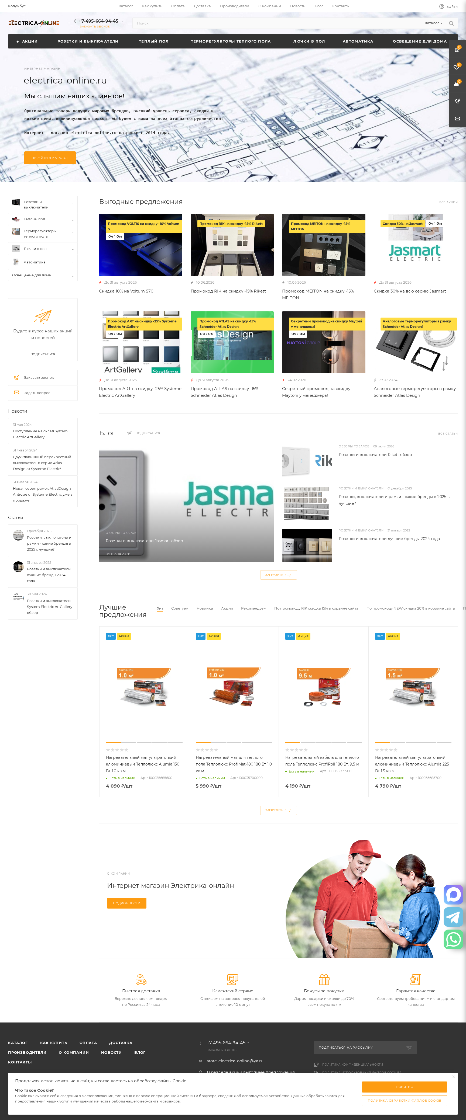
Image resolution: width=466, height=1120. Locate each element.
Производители (27, 1052)
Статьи (15, 517)
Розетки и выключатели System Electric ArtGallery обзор (49, 607)
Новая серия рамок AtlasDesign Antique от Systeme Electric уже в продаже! (43, 494)
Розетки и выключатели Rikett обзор (375, 454)
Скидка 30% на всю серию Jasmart (410, 291)
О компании (74, 1052)
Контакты (20, 1062)
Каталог (18, 1043)
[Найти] (451, 23)
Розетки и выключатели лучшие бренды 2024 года (389, 538)
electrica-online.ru (65, 80)
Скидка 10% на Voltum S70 (126, 291)
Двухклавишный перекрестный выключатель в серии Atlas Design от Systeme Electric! (42, 463)
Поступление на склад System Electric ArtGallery (40, 434)
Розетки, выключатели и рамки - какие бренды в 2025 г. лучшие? (49, 543)
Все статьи (448, 434)
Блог (140, 1052)
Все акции (448, 202)
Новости (17, 411)
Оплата (88, 1043)
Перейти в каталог (50, 158)
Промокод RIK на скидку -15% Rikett (228, 291)
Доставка (120, 1043)
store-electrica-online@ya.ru (235, 1060)
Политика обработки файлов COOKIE (404, 1100)
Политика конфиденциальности (352, 1064)
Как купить (53, 1043)
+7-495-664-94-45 (98, 21)
